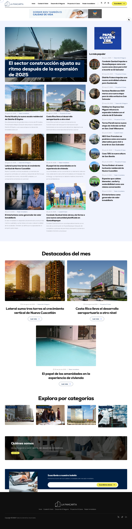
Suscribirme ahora (105, 485)
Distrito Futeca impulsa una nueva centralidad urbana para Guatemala (114, 80)
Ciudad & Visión (43, 3)
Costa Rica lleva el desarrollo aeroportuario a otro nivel (59, 118)
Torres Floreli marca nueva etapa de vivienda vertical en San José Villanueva (114, 126)
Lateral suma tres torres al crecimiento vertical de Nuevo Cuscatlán (35, 310)
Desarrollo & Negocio (58, 3)
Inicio (33, 3)
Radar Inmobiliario (88, 3)
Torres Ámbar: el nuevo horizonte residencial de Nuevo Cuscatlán (113, 168)
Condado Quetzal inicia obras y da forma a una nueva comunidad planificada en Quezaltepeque (65, 218)
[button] (65, 13)
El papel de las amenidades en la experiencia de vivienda (66, 376)
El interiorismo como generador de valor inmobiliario (111, 197)
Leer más (33, 319)
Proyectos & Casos (73, 3)
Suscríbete (118, 3)
